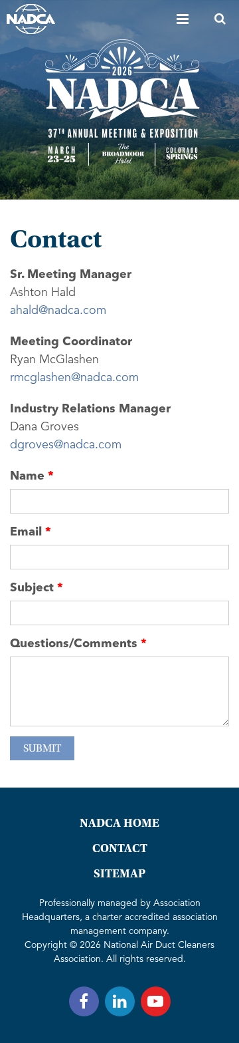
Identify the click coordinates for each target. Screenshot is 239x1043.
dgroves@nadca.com (65, 445)
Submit (42, 748)
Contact (119, 848)
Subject (32, 588)
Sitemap (119, 874)
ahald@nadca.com (58, 311)
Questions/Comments (73, 644)
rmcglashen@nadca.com (74, 378)
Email (26, 532)
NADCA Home (119, 823)
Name (27, 476)
